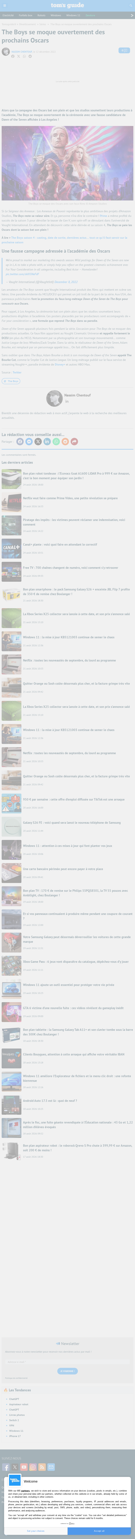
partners (25, 1491)
